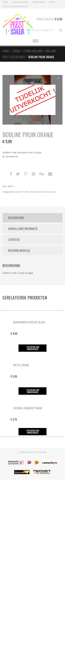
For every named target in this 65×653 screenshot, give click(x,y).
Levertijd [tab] (14, 239)
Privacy (52, 2)
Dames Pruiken (22, 191)
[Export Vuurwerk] (42, 472)
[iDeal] (29, 462)
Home (5, 2)
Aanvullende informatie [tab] (23, 228)
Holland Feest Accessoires (43, 191)
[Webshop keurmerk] (16, 462)
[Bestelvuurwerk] (22, 472)
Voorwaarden (38, 2)
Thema (16, 51)
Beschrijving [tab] (16, 218)
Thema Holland (32, 51)
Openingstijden (21, 6)
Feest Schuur (39, 452)
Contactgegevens (20, 2)
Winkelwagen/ (49, 19)
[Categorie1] (49, 462)
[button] (58, 79)
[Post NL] (37, 462)
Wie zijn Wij (8, 6)
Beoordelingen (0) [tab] (19, 250)
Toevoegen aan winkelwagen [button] (32, 348)
